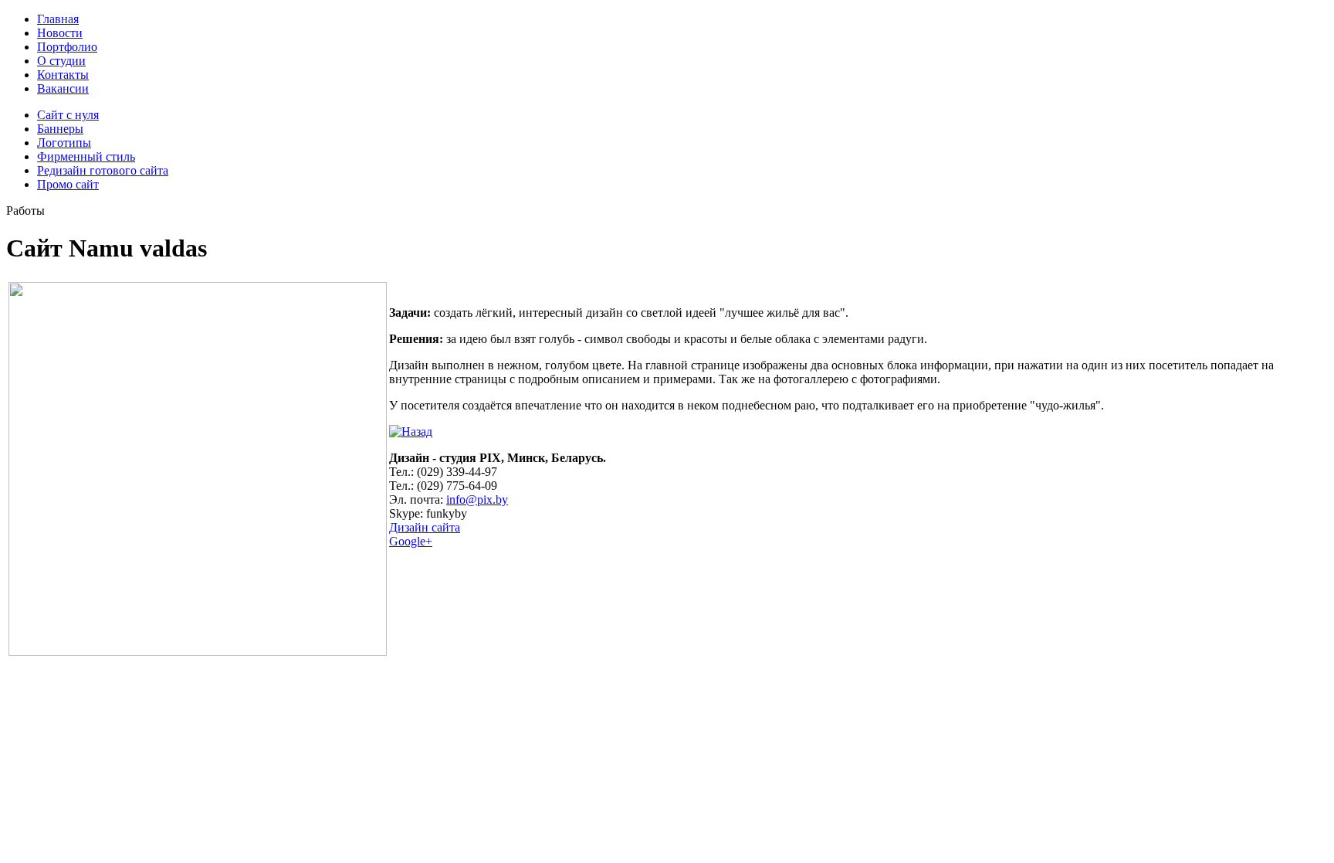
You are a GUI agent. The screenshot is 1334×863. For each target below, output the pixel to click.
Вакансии (63, 88)
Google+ (410, 541)
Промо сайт (68, 184)
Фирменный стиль (86, 156)
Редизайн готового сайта (102, 170)
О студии (61, 60)
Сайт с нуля (68, 114)
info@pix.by (477, 499)
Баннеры (60, 128)
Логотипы (64, 142)
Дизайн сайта (424, 527)
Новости (60, 32)
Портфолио (67, 46)
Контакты (63, 74)
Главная (58, 18)
